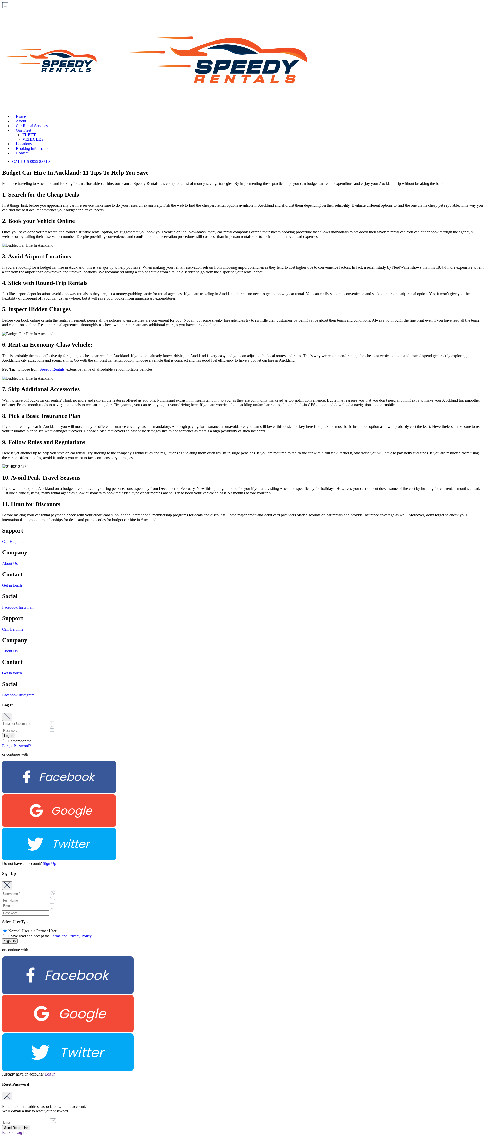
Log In (50, 1074)
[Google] (59, 825)
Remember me (19, 741)
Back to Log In (14, 1132)
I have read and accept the (49, 936)
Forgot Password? (16, 745)
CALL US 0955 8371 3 (31, 161)
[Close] (7, 717)
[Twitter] (59, 859)
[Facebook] (59, 792)
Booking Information (33, 148)
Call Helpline (12, 541)
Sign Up (49, 863)
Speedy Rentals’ (52, 369)
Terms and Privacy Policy (71, 936)
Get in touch (12, 585)
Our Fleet (23, 130)
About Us (10, 563)
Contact (22, 153)
